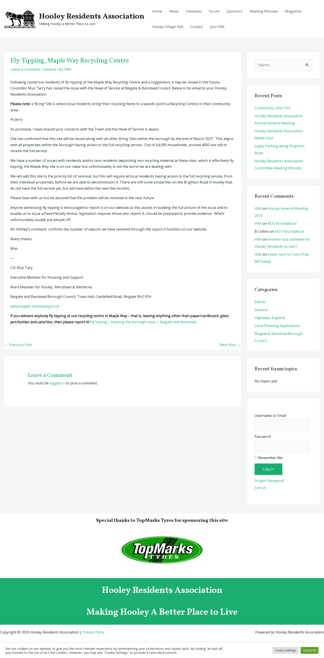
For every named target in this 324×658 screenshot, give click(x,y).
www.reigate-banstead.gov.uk (34, 306)
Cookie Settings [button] (285, 650)
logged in (57, 383)
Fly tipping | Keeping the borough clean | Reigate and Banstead (143, 322)
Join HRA (217, 26)
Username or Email (270, 415)
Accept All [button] (309, 650)
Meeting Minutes (264, 11)
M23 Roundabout (282, 223)
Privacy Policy (93, 632)
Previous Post (18, 344)
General (49, 69)
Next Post (230, 344)
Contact (196, 26)
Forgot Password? (269, 480)
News (174, 11)
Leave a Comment (25, 69)
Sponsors (234, 11)
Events (260, 301)
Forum (214, 11)
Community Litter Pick (273, 108)
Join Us (260, 487)
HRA (258, 208)
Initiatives (194, 11)
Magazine (293, 11)
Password (263, 436)
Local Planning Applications (277, 325)
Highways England (270, 317)
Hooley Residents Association (91, 16)
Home (157, 11)
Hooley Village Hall (167, 26)
